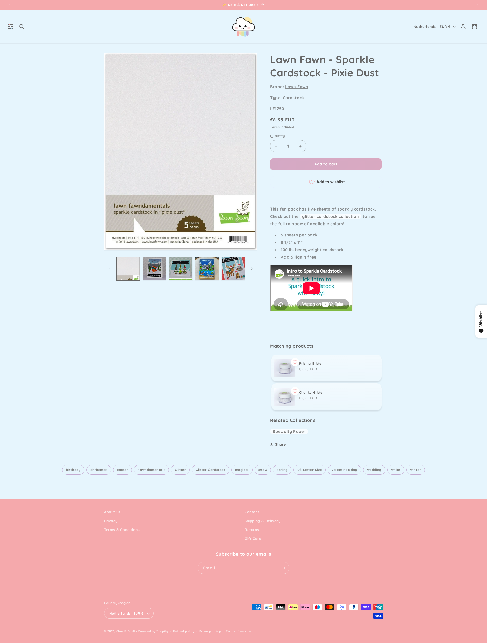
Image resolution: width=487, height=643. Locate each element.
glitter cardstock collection (330, 216)
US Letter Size (309, 470)
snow (262, 470)
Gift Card (253, 539)
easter (122, 470)
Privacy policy (210, 631)
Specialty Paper (289, 431)
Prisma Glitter (311, 363)
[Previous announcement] (9, 5)
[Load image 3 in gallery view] (181, 269)
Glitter (180, 470)
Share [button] (280, 444)
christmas (98, 470)
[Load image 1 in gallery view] (128, 269)
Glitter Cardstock (210, 470)
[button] (10, 26)
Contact (252, 512)
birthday (73, 470)
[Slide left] (109, 268)
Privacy (110, 521)
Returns (252, 529)
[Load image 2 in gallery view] (154, 269)
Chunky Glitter (311, 392)
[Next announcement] (477, 5)
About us (112, 512)
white (396, 470)
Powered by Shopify (153, 631)
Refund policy (183, 631)
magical (242, 470)
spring (282, 470)
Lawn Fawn (296, 86)
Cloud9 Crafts (126, 631)
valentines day (344, 470)
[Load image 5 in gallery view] (233, 269)
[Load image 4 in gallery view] (207, 269)
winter (415, 470)
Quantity (277, 136)
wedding (374, 470)
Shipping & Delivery (262, 521)
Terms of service (238, 631)
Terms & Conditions (122, 529)
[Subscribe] (283, 568)
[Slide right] (251, 268)
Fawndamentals (151, 470)
